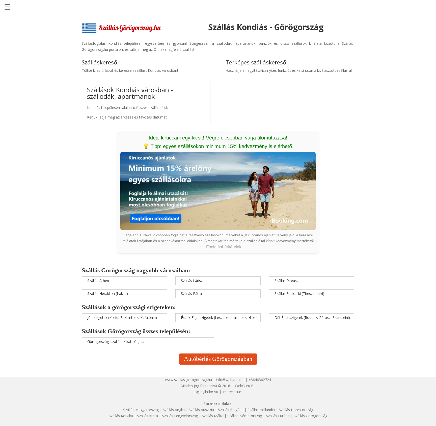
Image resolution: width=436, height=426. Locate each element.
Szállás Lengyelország (180, 415)
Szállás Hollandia (261, 409)
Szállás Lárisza (193, 280)
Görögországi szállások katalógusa (115, 341)
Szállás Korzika (121, 415)
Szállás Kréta (147, 415)
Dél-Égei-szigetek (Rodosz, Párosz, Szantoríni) (312, 317)
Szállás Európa (278, 415)
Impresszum (232, 391)
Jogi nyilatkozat (206, 391)
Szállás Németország (244, 415)
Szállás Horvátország (296, 409)
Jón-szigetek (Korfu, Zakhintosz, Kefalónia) (122, 317)
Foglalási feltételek (223, 247)
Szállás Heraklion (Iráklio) (107, 293)
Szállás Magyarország (141, 409)
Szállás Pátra (191, 293)
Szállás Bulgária (230, 409)
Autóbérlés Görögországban (218, 359)
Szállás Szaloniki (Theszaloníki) (299, 293)
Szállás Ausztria (201, 409)
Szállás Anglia (174, 409)
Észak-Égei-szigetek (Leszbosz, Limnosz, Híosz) (220, 317)
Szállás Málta (212, 415)
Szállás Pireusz (286, 280)
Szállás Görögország (310, 415)
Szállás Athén (98, 280)
